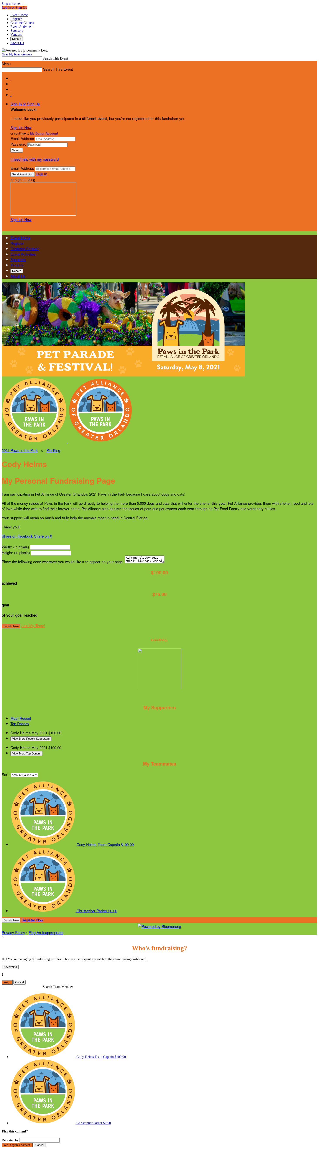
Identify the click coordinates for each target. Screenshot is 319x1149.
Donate (16, 38)
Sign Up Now (20, 127)
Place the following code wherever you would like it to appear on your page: (63, 561)
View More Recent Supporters (31, 738)
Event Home (19, 15)
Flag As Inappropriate (46, 932)
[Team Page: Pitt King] (100, 441)
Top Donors (19, 723)
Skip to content (12, 3)
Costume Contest (22, 23)
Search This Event (55, 58)
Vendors (16, 34)
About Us (17, 43)
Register (16, 19)
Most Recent (20, 718)
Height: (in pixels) (16, 552)
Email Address (22, 138)
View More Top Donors (26, 753)
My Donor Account (44, 133)
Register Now (32, 920)
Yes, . (7, 982)
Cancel (19, 982)
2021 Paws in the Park (20, 450)
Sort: (6, 774)
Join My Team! (33, 625)
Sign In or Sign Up (25, 104)
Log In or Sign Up (14, 7)
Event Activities (21, 26)
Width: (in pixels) (15, 547)
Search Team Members (58, 987)
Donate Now (11, 626)
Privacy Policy (13, 932)
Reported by (10, 1140)
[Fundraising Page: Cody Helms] (35, 441)
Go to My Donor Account (17, 54)
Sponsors (16, 30)
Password (18, 144)
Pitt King (53, 450)
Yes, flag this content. (17, 1145)
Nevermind (10, 967)
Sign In (41, 174)
